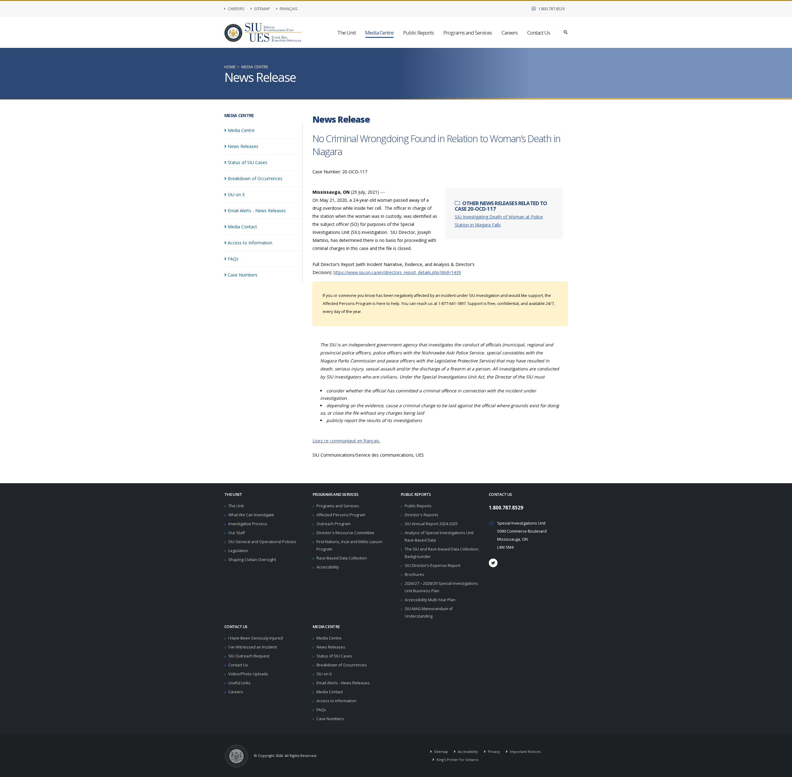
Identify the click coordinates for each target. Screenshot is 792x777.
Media (241, 130)
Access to (250, 243)
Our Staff (236, 532)
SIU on (236, 194)
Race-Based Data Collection (341, 558)
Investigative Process (247, 523)
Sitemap (261, 8)
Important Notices (524, 751)
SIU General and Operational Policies (262, 541)
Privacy (493, 751)
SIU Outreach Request (248, 656)
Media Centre (379, 32)
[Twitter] (493, 563)
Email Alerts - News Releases (343, 683)
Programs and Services (467, 32)
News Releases (330, 647)
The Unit (346, 32)
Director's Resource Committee (345, 532)
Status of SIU (247, 162)
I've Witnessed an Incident (252, 647)
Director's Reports (421, 514)
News (243, 146)
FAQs (321, 709)
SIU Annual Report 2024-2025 (431, 523)
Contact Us (538, 32)
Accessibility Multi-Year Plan (430, 599)
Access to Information (336, 700)
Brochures (414, 574)
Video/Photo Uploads (248, 674)
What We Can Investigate (251, 514)
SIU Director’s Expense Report (432, 565)
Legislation (238, 550)
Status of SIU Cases (334, 656)
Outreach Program (333, 523)
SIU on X (324, 674)
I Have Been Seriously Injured (255, 638)
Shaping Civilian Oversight (252, 559)
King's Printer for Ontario (457, 759)
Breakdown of (255, 178)
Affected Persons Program (340, 514)
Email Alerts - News (257, 210)
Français (288, 8)
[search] (566, 32)
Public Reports (418, 32)
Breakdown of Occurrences (341, 665)
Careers (235, 8)
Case (242, 275)
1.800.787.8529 (551, 8)
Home (230, 67)
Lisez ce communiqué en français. (346, 441)
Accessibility (327, 567)
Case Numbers (330, 718)
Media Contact (329, 692)
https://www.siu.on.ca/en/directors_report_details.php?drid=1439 (397, 272)
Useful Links (239, 683)
